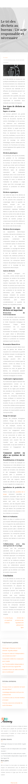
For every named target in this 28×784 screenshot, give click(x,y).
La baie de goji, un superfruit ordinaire (8, 620)
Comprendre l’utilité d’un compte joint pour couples (13, 753)
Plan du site (14, 783)
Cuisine (6, 57)
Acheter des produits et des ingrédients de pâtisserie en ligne (19, 622)
